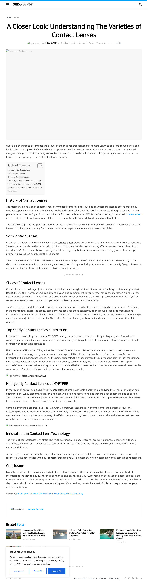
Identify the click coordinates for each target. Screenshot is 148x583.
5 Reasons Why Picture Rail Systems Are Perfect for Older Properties (82, 533)
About (84, 578)
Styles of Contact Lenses (18, 177)
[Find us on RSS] (133, 578)
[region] (37, 562)
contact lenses (134, 214)
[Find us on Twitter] (129, 578)
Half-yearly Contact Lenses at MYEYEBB (24, 184)
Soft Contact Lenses (16, 173)
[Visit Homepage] (74, 4)
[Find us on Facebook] (125, 578)
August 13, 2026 (75, 539)
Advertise (93, 578)
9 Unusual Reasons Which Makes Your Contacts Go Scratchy (50, 493)
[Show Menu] (7, 4)
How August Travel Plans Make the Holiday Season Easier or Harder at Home (34, 533)
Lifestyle (16, 17)
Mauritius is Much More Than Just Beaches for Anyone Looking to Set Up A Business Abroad (128, 534)
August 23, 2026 (29, 539)
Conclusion (12, 191)
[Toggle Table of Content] (38, 165)
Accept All (56, 571)
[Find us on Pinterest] (137, 578)
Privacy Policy (114, 578)
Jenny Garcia (51, 43)
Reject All (38, 571)
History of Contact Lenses (19, 170)
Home (8, 17)
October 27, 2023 (68, 43)
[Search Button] (140, 4)
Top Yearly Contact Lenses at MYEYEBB (24, 180)
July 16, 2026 (120, 542)
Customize (19, 571)
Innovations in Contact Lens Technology (25, 187)
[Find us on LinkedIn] (141, 578)
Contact (102, 578)
